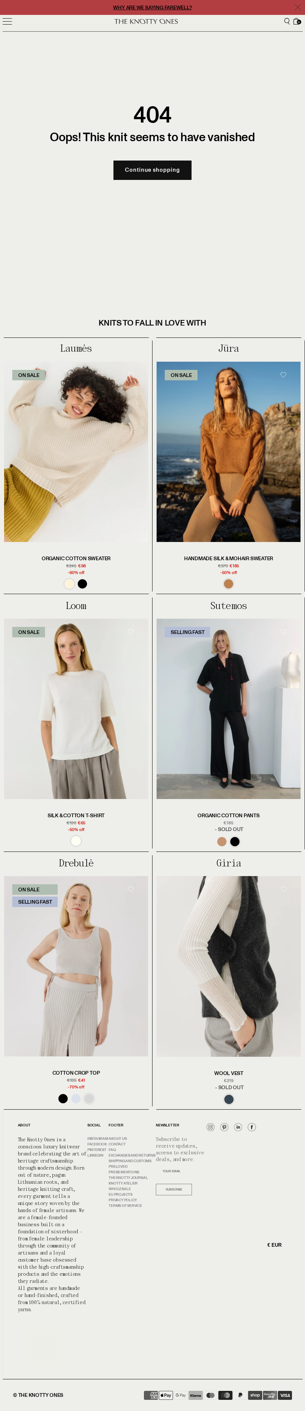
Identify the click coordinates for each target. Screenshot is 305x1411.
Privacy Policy (123, 1200)
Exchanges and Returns (132, 1155)
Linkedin (95, 1155)
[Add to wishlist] (133, 387)
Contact (117, 1144)
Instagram (97, 1138)
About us (117, 1138)
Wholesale (120, 1189)
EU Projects (120, 1194)
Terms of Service (125, 1205)
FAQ (112, 1149)
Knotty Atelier (123, 1183)
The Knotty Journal (128, 1177)
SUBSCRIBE (174, 1189)
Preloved (118, 1166)
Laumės (76, 348)
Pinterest (96, 1149)
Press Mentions (124, 1172)
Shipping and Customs (130, 1161)
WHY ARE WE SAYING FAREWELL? (152, 7)
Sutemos (228, 606)
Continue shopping (152, 170)
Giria (228, 863)
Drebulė (76, 863)
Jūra (228, 348)
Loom (76, 606)
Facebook (97, 1144)
